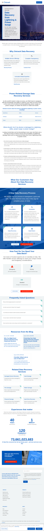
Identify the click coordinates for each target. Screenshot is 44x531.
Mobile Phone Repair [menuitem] (6, 498)
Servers (36, 112)
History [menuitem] (23, 510)
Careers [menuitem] (23, 515)
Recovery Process (8, 67)
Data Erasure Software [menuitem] (26, 495)
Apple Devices (38, 120)
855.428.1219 (39, 2)
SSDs (20, 112)
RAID (20, 120)
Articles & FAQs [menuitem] (5, 513)
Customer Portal (27, 67)
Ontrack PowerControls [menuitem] (26, 493)
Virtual (4, 120)
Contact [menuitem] (23, 508)
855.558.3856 (15, 244)
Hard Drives (5, 112)
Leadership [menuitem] (24, 512)
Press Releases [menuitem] (5, 510)
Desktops (5, 116)
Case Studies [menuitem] (5, 512)
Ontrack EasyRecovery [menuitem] (26, 492)
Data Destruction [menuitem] (6, 493)
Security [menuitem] (23, 513)
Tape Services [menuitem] (5, 495)
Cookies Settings (4, 528)
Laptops (20, 116)
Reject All (39, 528)
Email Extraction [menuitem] (5, 496)
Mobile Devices (38, 116)
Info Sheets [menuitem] (5, 515)
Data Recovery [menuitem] (5, 492)
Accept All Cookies (31, 528)
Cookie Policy (16, 526)
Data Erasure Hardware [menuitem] (26, 496)
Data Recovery (17, 84)
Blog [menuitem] (3, 508)
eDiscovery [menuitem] (5, 500)
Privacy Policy (34, 479)
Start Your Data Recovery (26, 244)
